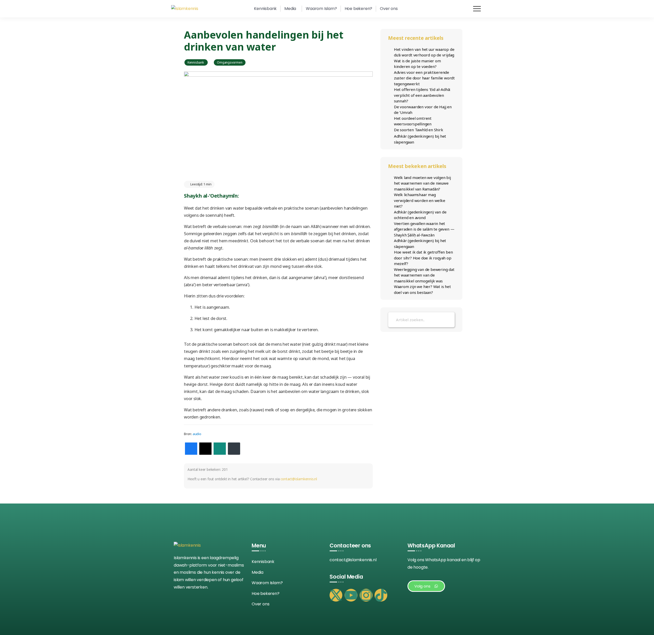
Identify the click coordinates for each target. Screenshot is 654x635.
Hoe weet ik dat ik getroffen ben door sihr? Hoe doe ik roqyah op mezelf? (423, 257)
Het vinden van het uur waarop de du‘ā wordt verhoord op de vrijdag (424, 52)
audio (197, 434)
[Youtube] (351, 595)
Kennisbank (196, 62)
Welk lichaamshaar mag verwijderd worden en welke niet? (419, 200)
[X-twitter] (336, 595)
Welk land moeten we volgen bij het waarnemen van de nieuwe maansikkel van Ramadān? (422, 183)
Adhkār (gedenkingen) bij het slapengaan (420, 139)
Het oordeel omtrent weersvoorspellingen (412, 121)
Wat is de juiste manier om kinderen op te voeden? (417, 63)
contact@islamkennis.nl (299, 479)
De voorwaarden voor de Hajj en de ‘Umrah (423, 109)
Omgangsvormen (229, 62)
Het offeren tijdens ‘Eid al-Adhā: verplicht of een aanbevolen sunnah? (422, 95)
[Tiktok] (381, 595)
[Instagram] (366, 595)
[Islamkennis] (184, 8)
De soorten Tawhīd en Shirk (418, 129)
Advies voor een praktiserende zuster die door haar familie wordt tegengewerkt (424, 78)
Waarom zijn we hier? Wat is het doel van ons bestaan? (422, 289)
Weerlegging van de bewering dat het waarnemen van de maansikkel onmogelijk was (424, 275)
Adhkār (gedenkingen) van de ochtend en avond (420, 214)
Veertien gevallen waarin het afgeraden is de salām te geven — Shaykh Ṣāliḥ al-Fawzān (424, 229)
